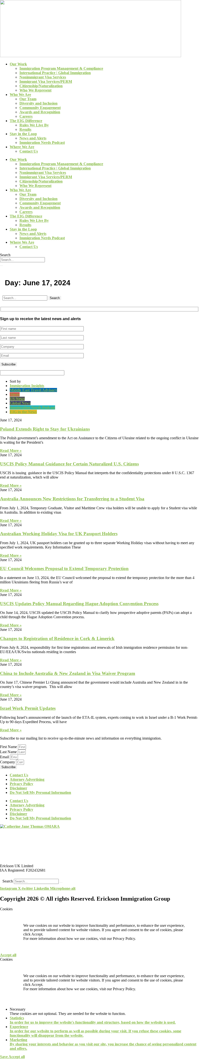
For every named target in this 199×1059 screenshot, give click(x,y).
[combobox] (22, 259)
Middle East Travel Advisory (33, 390)
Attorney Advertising (27, 779)
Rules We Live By (34, 125)
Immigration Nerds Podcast (42, 142)
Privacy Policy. (124, 938)
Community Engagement (40, 108)
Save (4, 1057)
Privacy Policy (21, 784)
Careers (26, 116)
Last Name (9, 752)
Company (8, 762)
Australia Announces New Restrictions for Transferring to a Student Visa (72, 498)
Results (25, 129)
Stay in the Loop (23, 134)
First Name (9, 747)
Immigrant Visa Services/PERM (45, 81)
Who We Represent (35, 90)
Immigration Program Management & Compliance (61, 68)
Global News (20, 403)
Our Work (18, 64)
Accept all (8, 955)
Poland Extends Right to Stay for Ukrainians (45, 429)
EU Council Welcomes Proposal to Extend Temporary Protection (64, 568)
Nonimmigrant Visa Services (42, 77)
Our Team (27, 99)
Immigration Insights (27, 386)
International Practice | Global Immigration (55, 73)
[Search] (1, 265)
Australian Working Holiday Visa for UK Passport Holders (58, 533)
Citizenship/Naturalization (41, 86)
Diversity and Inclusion (38, 103)
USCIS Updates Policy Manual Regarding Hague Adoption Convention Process (79, 603)
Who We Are (20, 95)
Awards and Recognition (39, 112)
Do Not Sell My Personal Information (40, 792)
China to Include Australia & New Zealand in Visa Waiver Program (67, 673)
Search (7, 881)
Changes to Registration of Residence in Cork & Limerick (57, 638)
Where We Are (22, 147)
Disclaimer (18, 788)
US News (17, 399)
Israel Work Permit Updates (28, 708)
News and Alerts (32, 138)
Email (5, 757)
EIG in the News (23, 412)
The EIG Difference (26, 121)
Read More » (11, 450)
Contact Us (28, 151)
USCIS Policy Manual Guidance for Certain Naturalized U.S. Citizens (69, 463)
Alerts (15, 394)
